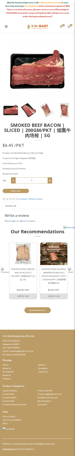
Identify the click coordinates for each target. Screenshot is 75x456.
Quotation (43, 368)
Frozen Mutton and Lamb (14, 404)
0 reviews (22, 199)
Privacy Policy (9, 416)
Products (7, 378)
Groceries (42, 404)
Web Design (8, 449)
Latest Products (10, 390)
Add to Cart (16, 191)
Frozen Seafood (45, 390)
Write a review (35, 199)
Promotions (8, 371)
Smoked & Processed (48, 397)
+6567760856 (13, 347)
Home (6, 364)
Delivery (42, 364)
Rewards (7, 375)
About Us (7, 368)
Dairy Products (44, 401)
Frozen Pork (8, 394)
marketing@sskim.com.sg (21, 351)
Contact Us (43, 371)
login (13, 221)
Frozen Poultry (10, 397)
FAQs (5, 423)
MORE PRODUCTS (37, 310)
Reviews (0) (10, 206)
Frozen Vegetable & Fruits (50, 394)
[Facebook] (37, 429)
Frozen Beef (8, 401)
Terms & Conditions (12, 420)
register (22, 221)
